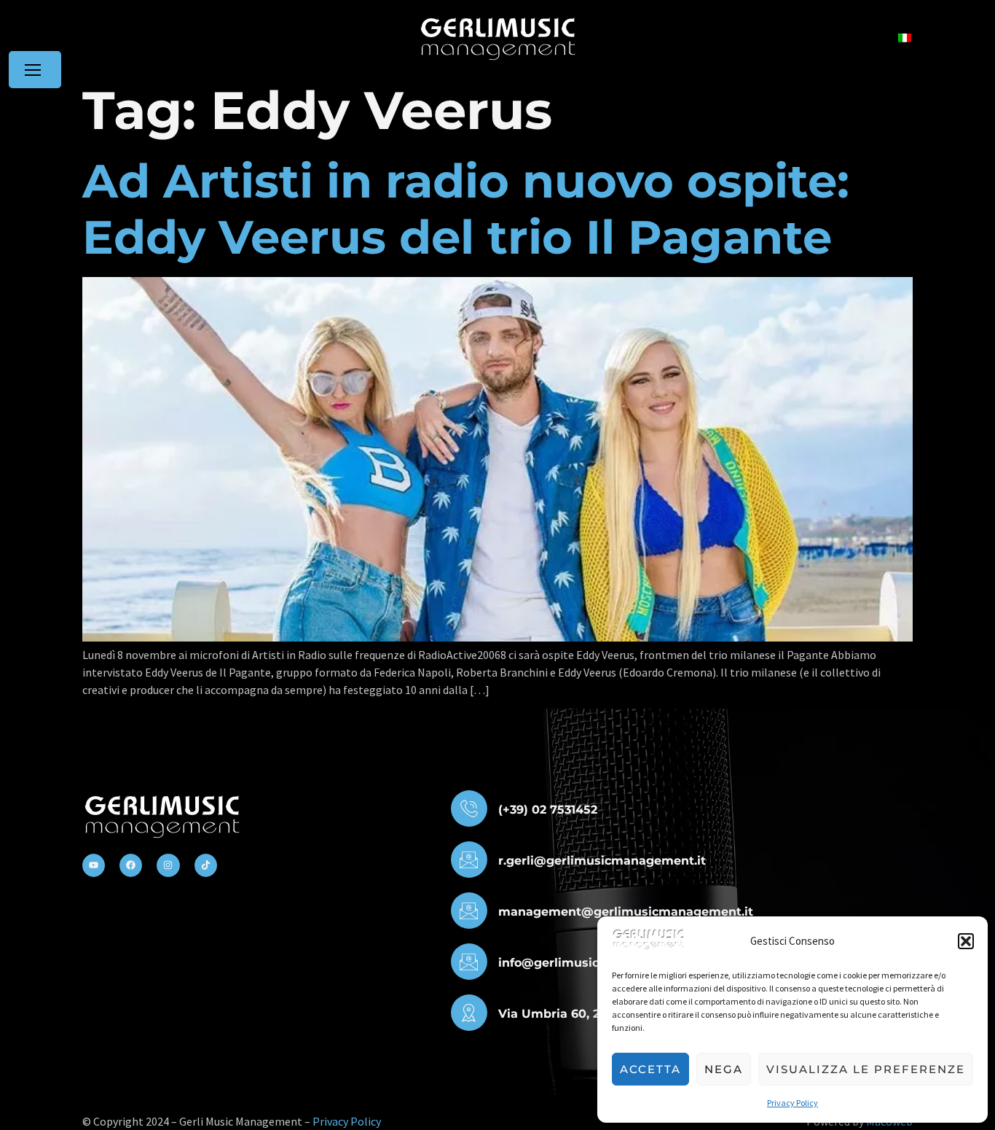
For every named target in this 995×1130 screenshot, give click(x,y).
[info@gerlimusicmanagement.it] (469, 961)
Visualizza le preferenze (865, 1069)
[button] (966, 941)
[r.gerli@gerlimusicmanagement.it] (469, 859)
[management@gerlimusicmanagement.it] (469, 910)
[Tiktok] (205, 865)
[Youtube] (93, 865)
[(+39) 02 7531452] (469, 808)
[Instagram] (168, 865)
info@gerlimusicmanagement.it (595, 963)
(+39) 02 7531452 (547, 810)
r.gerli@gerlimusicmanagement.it (602, 861)
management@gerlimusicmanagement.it (625, 912)
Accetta (650, 1069)
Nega (723, 1069)
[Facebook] (130, 865)
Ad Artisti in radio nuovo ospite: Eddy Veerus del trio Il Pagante (465, 208)
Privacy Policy (792, 1102)
